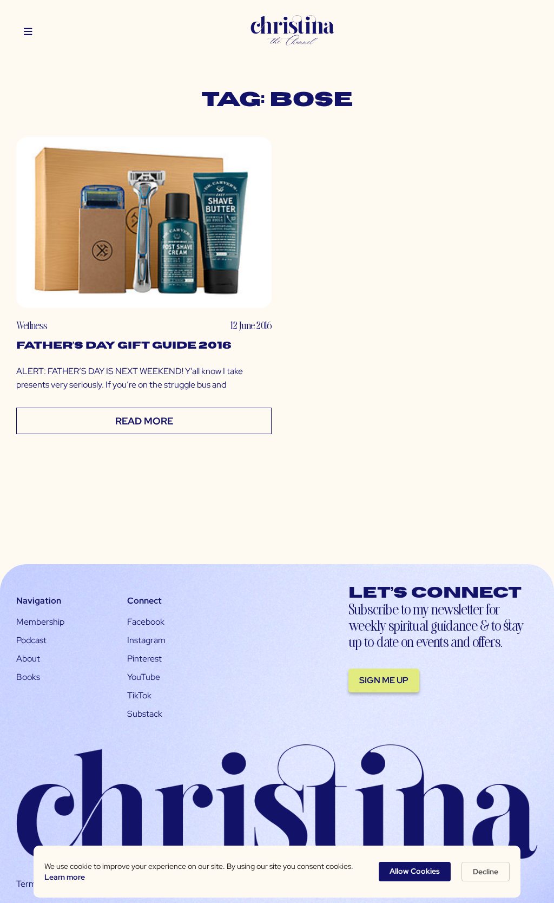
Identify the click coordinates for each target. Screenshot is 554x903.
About (28, 658)
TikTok (139, 695)
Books (28, 677)
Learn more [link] (64, 877)
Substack (144, 713)
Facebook (145, 621)
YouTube (143, 677)
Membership (40, 621)
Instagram (146, 640)
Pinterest (144, 658)
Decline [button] (485, 871)
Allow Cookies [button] (415, 871)
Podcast (31, 640)
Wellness (31, 325)
